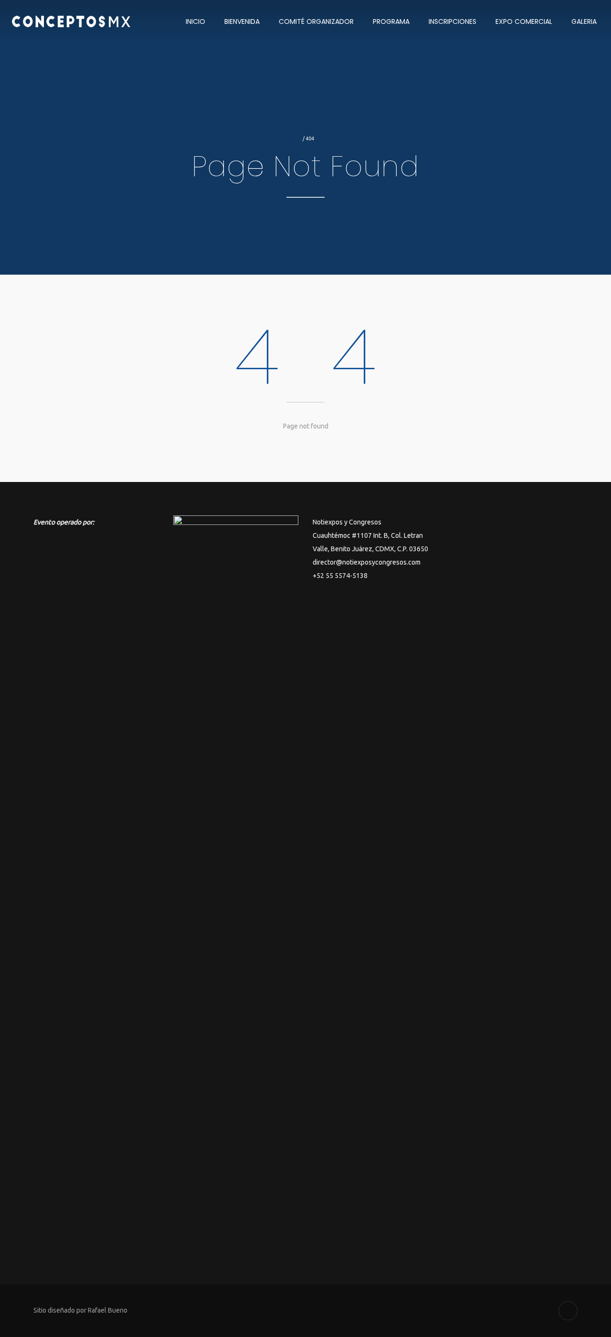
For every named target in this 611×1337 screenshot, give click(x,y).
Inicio (195, 21)
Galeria (584, 21)
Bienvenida (242, 21)
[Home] (86, 21)
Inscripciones (452, 21)
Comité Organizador (316, 21)
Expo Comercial (523, 21)
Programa (391, 21)
